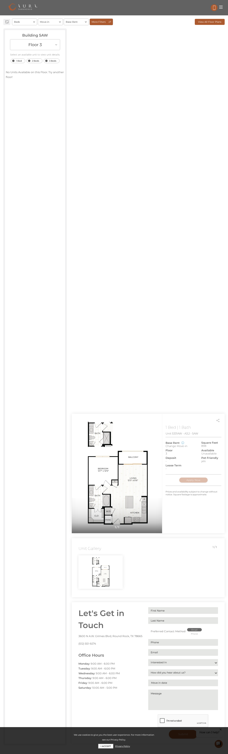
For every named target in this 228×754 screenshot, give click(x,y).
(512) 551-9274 (87, 643)
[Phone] (214, 7)
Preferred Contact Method (168, 631)
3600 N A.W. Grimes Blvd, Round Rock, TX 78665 (110, 636)
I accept (106, 746)
